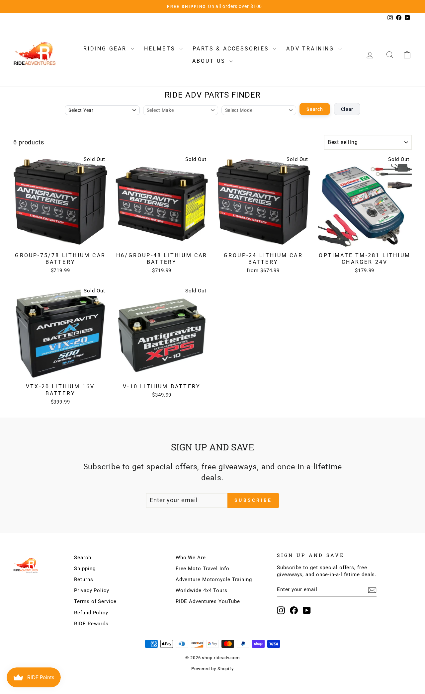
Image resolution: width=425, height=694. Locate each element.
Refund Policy (91, 613)
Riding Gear (106, 48)
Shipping (84, 569)
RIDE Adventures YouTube (208, 601)
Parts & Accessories (232, 48)
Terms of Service (95, 601)
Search (314, 109)
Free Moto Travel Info (202, 569)
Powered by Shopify (212, 668)
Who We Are (191, 558)
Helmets (161, 48)
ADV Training (311, 48)
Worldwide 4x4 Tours (201, 590)
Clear (347, 109)
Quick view (60, 241)
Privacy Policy (91, 590)
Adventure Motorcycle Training (214, 579)
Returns (83, 579)
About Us (210, 61)
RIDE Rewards (91, 624)
